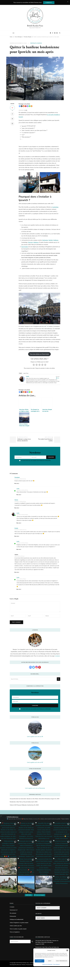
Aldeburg (36, 242)
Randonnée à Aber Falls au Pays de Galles (20, 802)
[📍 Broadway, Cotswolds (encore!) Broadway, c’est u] (8, 830)
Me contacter (13, 913)
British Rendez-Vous (35, 25)
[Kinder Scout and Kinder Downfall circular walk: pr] (26, 866)
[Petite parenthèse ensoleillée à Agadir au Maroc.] (8, 848)
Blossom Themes (21, 964)
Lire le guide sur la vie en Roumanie (35, 788)
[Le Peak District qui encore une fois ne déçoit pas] (8, 866)
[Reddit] (23, 106)
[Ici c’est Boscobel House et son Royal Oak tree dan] (8, 884)
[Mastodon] (27, 106)
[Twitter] (58, 378)
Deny (49, 961)
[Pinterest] (25, 106)
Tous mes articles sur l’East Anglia (39, 354)
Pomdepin (17, 477)
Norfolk (51, 240)
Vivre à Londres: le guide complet (18, 929)
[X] (21, 106)
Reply (17, 483)
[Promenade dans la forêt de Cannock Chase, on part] (26, 848)
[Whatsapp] (29, 106)
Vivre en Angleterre (15, 932)
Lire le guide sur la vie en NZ (35, 762)
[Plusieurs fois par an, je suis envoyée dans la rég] (26, 884)
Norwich (30, 242)
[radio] (33, 365)
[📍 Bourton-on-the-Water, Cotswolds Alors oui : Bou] (26, 830)
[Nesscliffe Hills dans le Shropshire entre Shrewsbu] (43, 830)
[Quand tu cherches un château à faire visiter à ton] (43, 884)
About (20, 373)
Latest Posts (25, 373)
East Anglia (24, 247)
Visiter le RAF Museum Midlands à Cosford (20, 805)
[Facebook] (20, 106)
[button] (67, 950)
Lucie (27, 376)
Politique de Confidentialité (47, 964)
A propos (12, 907)
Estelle (16, 528)
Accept (39, 961)
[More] (31, 106)
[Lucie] (22, 377)
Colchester (45, 240)
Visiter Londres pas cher (16, 925)
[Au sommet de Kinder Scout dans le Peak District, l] (43, 866)
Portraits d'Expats (36, 43)
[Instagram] (36, 667)
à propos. (57, 656)
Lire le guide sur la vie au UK (35, 736)
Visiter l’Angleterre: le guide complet (19, 922)
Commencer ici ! (14, 910)
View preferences (61, 961)
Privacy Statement (56, 964)
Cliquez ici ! (49, 2)
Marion (16, 500)
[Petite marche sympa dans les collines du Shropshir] (43, 848)
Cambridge (55, 207)
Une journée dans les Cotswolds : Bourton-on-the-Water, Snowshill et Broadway (30, 799)
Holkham (55, 240)
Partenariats (13, 916)
